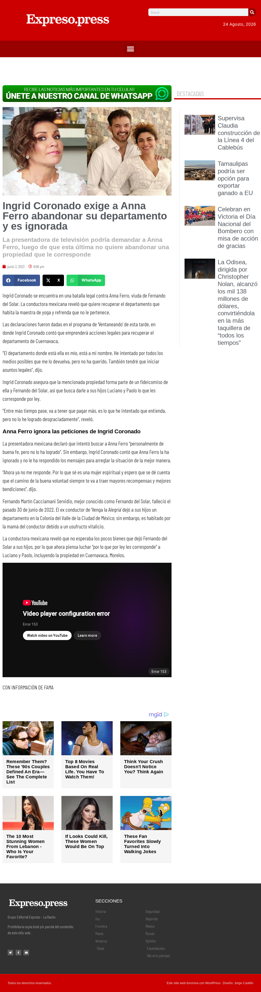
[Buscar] (252, 12)
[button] (130, 49)
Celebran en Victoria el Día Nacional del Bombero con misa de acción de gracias (238, 227)
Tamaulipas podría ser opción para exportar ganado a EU (235, 178)
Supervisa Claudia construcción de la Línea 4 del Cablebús (239, 133)
